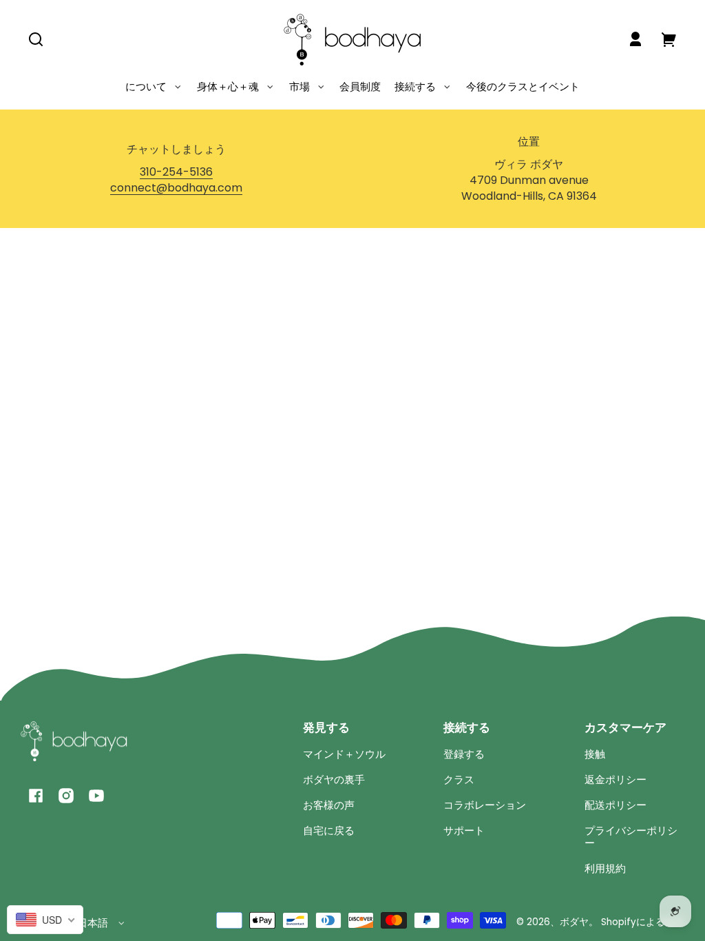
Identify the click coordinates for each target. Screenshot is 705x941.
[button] (36, 39)
